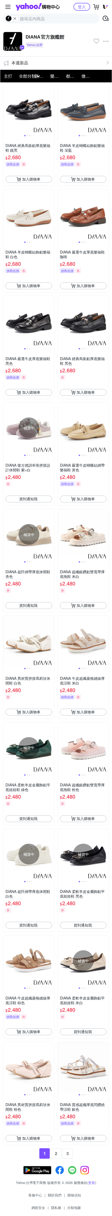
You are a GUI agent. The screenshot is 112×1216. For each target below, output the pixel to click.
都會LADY (72, 76)
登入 (82, 6)
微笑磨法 (88, 76)
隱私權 (56, 1207)
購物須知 (74, 1195)
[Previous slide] (6, 108)
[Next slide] (50, 108)
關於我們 (54, 1195)
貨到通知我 (28, 498)
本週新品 (19, 63)
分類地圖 (74, 1207)
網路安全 (38, 1207)
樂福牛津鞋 (56, 76)
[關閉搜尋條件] (15, 18)
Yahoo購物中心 (38, 6)
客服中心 (35, 1195)
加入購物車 (31, 179)
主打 (8, 76)
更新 (91, 1182)
